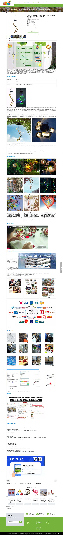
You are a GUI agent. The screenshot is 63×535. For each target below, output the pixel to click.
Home (18, 5)
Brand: (28, 24)
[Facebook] (32, 2)
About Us (32, 5)
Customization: (29, 26)
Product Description (10, 40)
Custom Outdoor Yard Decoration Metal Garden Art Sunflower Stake (51, 498)
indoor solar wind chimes (31, 483)
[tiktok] (40, 2)
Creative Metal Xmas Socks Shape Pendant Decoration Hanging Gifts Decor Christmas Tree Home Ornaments (27, 499)
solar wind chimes (38, 483)
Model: (28, 23)
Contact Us (54, 5)
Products (24, 5)
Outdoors (37, 521)
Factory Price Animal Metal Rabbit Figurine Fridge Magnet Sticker (35, 498)
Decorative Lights (38, 523)
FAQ (46, 522)
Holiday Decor (38, 528)
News (47, 5)
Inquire (32, 31)
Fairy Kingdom (38, 527)
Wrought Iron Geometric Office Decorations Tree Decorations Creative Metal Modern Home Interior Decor (19, 499)
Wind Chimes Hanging (23, 483)
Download (47, 521)
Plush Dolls (38, 526)
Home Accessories (38, 522)
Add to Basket (32, 33)
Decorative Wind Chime (10, 483)
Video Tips (40, 5)
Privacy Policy (48, 523)
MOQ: (28, 25)
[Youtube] (35, 2)
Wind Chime (16, 483)
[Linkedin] (33, 2)
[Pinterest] (38, 2)
